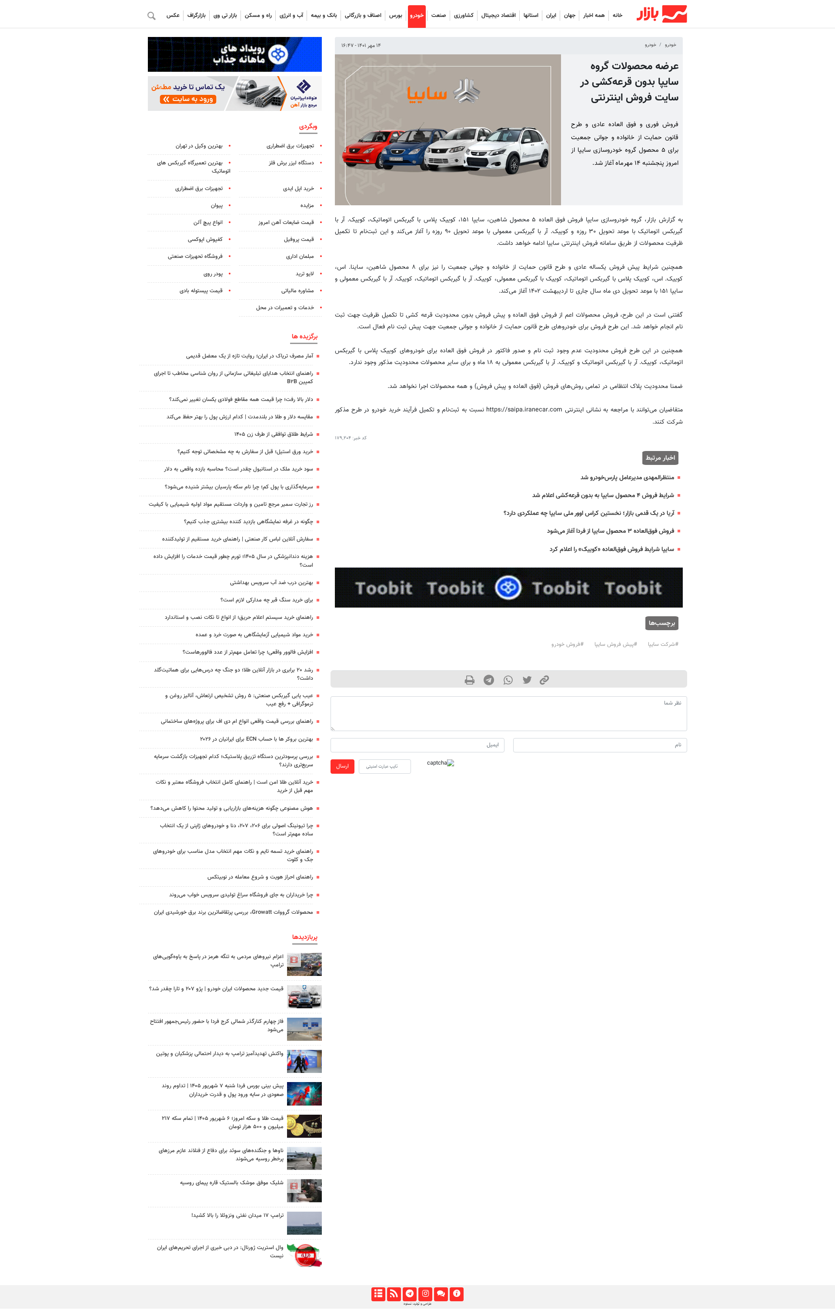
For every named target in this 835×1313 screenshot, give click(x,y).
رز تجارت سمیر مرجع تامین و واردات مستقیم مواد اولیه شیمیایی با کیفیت (231, 504)
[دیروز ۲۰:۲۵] (304, 1158)
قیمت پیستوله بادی (201, 291)
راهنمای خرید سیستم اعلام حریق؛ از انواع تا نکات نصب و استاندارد (239, 617)
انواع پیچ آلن (208, 222)
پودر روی (213, 274)
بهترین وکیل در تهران (199, 146)
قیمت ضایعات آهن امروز (286, 222)
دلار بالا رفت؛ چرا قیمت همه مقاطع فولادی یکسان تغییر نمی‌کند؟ (241, 399)
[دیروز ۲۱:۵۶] (304, 1093)
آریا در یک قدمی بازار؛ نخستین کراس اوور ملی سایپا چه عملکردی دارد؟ (589, 513)
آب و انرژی (291, 15)
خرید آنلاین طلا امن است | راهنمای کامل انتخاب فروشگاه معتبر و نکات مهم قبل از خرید (234, 786)
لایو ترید (305, 274)
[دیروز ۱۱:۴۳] (304, 1061)
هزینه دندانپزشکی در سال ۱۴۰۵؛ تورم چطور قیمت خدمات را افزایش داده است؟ (233, 560)
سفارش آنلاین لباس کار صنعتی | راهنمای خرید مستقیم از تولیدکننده (237, 539)
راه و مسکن (258, 15)
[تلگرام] (409, 1294)
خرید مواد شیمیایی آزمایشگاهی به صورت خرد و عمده (254, 635)
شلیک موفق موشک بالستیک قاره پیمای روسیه (232, 1183)
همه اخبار (594, 15)
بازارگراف (196, 15)
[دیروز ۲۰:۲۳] (304, 1190)
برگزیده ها (304, 336)
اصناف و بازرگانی (363, 15)
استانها (531, 15)
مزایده (307, 205)
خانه (617, 15)
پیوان (217, 205)
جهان (569, 15)
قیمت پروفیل (299, 239)
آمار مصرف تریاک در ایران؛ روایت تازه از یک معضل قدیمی (249, 356)
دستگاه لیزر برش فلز (291, 163)
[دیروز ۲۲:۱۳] (304, 1029)
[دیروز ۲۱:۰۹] (304, 1126)
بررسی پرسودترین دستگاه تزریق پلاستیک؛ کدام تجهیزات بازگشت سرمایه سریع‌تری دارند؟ (233, 760)
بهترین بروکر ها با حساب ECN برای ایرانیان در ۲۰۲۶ (256, 739)
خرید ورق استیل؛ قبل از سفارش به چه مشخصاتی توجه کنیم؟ (245, 452)
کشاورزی (464, 15)
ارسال (342, 766)
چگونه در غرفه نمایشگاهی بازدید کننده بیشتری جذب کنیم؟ (248, 522)
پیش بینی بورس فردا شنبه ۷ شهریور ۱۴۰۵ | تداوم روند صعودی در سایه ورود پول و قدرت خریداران (223, 1090)
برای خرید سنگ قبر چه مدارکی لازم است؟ (266, 600)
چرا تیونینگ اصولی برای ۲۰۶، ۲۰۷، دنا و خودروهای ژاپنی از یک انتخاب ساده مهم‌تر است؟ (236, 830)
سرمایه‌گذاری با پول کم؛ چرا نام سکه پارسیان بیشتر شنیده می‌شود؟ (239, 487)
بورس (395, 15)
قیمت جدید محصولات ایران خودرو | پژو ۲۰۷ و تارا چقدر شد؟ (216, 989)
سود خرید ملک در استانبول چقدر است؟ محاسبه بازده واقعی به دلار (238, 469)
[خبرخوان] (393, 1294)
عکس (173, 15)
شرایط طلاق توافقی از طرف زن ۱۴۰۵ (273, 434)
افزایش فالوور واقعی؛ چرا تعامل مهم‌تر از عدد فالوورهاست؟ (248, 652)
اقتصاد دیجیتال (498, 15)
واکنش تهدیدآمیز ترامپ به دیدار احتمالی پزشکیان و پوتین (220, 1053)
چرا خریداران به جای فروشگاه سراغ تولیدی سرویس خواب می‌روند (241, 895)
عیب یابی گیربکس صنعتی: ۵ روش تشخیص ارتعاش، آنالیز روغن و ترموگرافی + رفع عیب (239, 700)
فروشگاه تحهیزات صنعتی (195, 256)
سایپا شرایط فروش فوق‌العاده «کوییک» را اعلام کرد (612, 550)
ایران (551, 15)
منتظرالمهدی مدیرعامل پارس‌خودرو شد (627, 478)
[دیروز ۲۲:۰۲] (304, 1255)
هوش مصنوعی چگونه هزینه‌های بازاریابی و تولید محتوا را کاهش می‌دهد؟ (231, 808)
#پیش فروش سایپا (616, 644)
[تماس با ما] (440, 1294)
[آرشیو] (378, 1294)
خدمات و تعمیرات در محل (285, 308)
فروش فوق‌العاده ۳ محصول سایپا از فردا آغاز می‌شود (610, 531)
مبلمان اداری (300, 256)
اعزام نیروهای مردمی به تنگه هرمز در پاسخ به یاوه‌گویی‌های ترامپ (218, 960)
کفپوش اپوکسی (205, 239)
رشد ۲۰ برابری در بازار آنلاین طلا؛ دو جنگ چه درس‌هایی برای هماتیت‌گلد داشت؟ (233, 674)
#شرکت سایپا (663, 644)
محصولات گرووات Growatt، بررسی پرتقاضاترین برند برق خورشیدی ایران (233, 912)
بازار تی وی (225, 15)
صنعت (438, 15)
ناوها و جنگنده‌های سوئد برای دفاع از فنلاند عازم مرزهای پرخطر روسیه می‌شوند (221, 1154)
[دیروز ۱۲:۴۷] (304, 1223)
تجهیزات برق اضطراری (290, 146)
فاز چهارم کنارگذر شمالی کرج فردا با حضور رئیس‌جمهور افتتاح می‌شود (217, 1025)
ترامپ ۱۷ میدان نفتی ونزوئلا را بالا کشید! (237, 1215)
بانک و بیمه (324, 15)
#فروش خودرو (567, 644)
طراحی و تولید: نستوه (417, 1303)
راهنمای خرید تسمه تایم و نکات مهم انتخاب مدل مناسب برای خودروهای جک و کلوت (233, 855)
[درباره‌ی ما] (456, 1294)
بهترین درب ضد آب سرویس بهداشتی (271, 582)
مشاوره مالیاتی (297, 291)
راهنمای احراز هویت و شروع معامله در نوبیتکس (260, 877)
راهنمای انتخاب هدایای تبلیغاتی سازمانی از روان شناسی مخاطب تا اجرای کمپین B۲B (233, 377)
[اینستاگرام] (425, 1294)
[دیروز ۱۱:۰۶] (304, 996)
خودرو (417, 15)
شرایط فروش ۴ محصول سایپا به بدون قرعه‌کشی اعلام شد (603, 496)
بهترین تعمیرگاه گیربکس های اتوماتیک (193, 167)
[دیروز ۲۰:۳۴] (304, 964)
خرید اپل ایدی (298, 188)
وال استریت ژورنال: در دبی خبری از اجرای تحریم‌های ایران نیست (220, 1251)
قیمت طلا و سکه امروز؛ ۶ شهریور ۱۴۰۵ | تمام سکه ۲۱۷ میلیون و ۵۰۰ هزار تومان (223, 1122)
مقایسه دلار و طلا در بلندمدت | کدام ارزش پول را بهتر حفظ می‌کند (240, 417)
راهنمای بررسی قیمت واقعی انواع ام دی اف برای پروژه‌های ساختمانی (237, 721)
